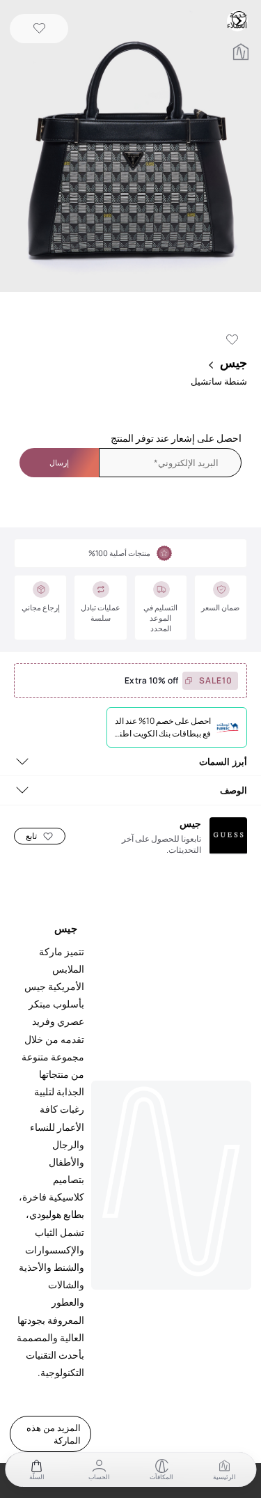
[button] (130, 147)
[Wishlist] (39, 29)
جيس (233, 362)
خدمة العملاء (238, 18)
